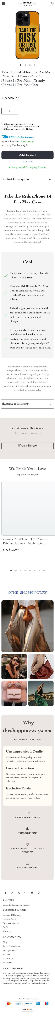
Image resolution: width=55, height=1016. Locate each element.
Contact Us (8, 959)
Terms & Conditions (12, 947)
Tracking (7, 932)
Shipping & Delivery (12, 915)
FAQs (5, 927)
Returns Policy (9, 919)
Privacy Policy (9, 951)
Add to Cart (27, 155)
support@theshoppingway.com (16, 905)
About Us (7, 963)
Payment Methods (11, 923)
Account (6, 955)
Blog (5, 942)
